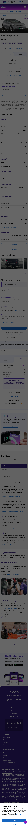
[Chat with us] (25, 822)
